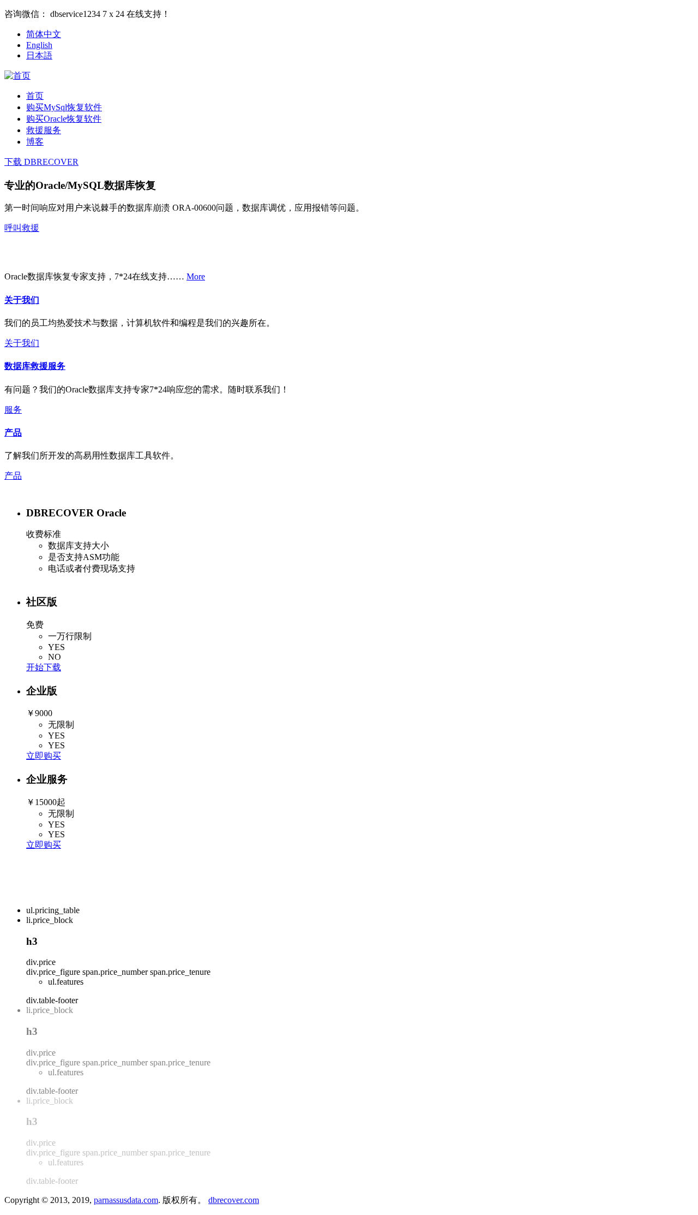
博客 (35, 141)
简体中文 (43, 34)
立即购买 (43, 755)
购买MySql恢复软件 (64, 107)
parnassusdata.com (126, 1200)
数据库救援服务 (34, 366)
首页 (35, 95)
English (39, 45)
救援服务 (43, 130)
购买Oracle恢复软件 (63, 118)
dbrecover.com (233, 1200)
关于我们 (21, 300)
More (195, 276)
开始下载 (43, 667)
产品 (13, 432)
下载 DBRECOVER (41, 161)
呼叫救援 (21, 228)
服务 (13, 409)
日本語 (39, 55)
